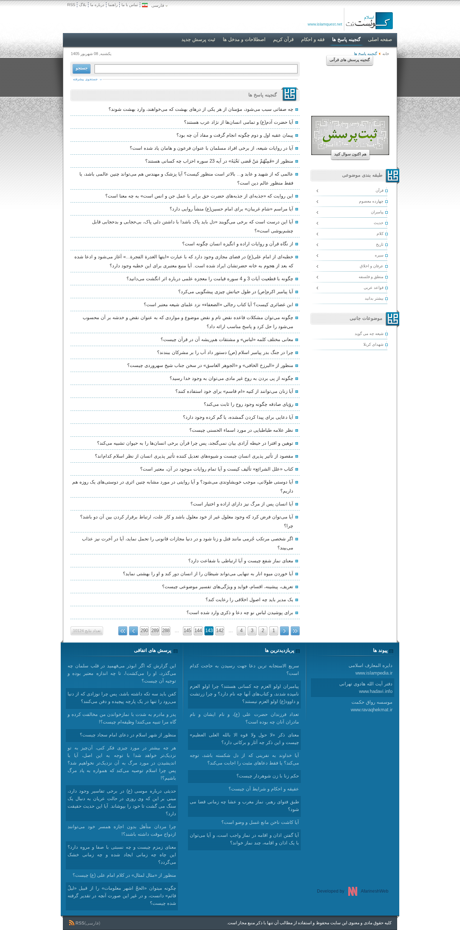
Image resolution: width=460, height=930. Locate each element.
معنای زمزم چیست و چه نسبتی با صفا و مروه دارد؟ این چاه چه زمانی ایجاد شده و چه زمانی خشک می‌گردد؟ (122, 854)
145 (187, 630)
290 (144, 630)
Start (295, 630)
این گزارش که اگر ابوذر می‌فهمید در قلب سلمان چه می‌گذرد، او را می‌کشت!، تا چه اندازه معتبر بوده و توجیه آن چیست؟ (122, 673)
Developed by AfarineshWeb (352, 891)
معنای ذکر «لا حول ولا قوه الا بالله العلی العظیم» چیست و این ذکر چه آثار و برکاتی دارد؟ (244, 738)
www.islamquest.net (325, 24)
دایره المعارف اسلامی (370, 669)
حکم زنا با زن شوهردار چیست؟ (267, 776)
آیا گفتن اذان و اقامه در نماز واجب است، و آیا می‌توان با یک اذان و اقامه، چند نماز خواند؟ (244, 839)
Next (133, 630)
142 (220, 630)
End (122, 630)
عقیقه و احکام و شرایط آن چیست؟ (264, 788)
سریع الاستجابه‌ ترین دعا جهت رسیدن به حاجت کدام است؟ (244, 669)
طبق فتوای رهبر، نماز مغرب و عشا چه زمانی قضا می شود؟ (244, 805)
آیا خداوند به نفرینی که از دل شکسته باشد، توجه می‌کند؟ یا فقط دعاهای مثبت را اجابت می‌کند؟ (244, 759)
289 (155, 630)
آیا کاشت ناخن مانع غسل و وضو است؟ (260, 822)
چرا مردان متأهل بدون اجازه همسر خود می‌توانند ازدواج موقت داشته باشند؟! (122, 830)
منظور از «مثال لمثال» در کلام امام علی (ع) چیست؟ (124, 875)
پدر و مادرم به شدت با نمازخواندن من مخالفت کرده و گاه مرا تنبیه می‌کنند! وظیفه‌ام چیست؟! (122, 718)
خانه (385, 53)
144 (198, 630)
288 (166, 630)
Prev (284, 630)
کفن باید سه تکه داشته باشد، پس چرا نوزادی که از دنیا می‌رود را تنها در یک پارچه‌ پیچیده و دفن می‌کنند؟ (122, 697)
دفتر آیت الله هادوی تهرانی (365, 687)
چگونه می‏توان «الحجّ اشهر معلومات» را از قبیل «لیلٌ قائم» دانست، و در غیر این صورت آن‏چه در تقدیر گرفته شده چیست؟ (122, 895)
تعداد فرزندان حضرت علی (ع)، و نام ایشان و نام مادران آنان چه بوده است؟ (244, 718)
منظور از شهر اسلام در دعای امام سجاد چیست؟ (128, 735)
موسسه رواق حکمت (371, 705)
